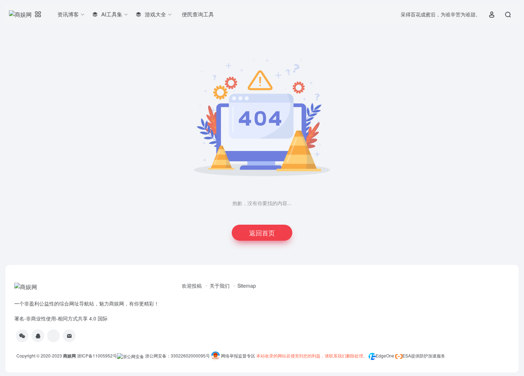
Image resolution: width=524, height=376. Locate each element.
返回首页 (262, 232)
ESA (406, 355)
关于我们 (220, 285)
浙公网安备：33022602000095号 (178, 355)
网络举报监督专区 (238, 355)
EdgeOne (385, 355)
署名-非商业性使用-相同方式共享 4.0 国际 (61, 318)
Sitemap (246, 285)
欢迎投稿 (192, 285)
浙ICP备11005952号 (97, 355)
